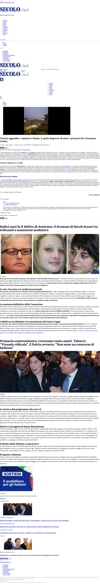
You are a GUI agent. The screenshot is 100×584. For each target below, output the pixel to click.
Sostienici (5, 54)
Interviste (5, 33)
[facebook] (0, 1)
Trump (4, 45)
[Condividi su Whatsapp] (5, 148)
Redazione (5, 52)
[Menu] (0, 77)
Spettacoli (5, 30)
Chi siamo (5, 51)
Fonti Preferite (26, 149)
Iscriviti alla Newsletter (8, 55)
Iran (4, 42)
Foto (4, 34)
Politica (5, 20)
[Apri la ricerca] (1, 98)
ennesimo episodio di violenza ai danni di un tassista (15, 179)
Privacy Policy (6, 61)
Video (4, 24)
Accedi (12, 2)
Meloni (5, 44)
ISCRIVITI (3, 498)
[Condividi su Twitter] (7, 148)
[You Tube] (2, 1)
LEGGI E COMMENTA (94, 195)
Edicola (2, 2)
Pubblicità (5, 58)
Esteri (4, 23)
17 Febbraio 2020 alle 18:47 (10, 204)
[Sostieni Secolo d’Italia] (16, 490)
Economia (5, 27)
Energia (51, 93)
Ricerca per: (3, 71)
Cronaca (5, 21)
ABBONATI (7, 2)
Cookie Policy (6, 59)
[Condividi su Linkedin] (3, 148)
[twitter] (4, 1)
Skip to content (3, 69)
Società (5, 26)
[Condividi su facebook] (1, 148)
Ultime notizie (6, 56)
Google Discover (17, 149)
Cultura (5, 28)
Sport (4, 31)
